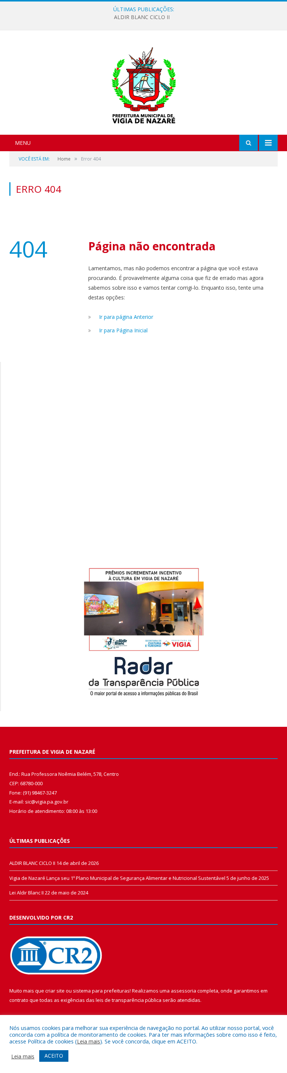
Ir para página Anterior (126, 316)
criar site (55, 990)
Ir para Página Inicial (123, 330)
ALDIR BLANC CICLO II (142, 17)
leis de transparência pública (128, 1000)
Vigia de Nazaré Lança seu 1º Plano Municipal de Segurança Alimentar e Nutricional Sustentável (117, 878)
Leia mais (88, 1041)
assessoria (183, 990)
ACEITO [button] (53, 1055)
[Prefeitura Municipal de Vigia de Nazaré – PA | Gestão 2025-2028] (144, 83)
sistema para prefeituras (101, 990)
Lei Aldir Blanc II (26, 892)
